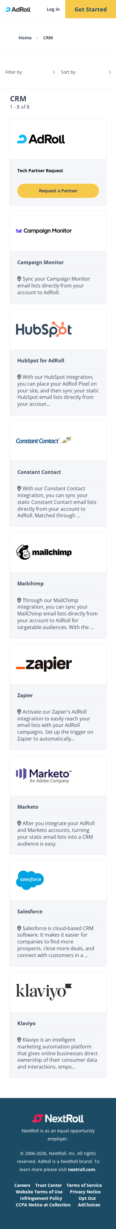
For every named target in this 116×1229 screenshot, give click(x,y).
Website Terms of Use (39, 1192)
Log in (53, 9)
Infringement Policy (41, 1198)
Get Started (91, 9)
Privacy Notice (85, 1192)
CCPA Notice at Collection (43, 1205)
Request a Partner (58, 191)
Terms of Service (84, 1185)
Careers (22, 1185)
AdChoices (89, 1205)
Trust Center (48, 1185)
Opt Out (87, 1198)
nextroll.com (81, 1169)
